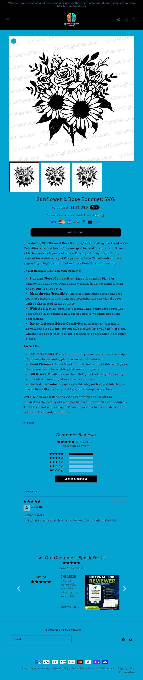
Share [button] (31, 422)
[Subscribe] (67, 639)
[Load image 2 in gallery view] (56, 177)
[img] (32, 501)
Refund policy (61, 668)
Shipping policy (126, 668)
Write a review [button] (76, 479)
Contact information (103, 668)
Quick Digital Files (39, 668)
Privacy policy (126, 672)
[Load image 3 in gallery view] (87, 177)
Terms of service (80, 668)
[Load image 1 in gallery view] (24, 177)
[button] (7, 19)
